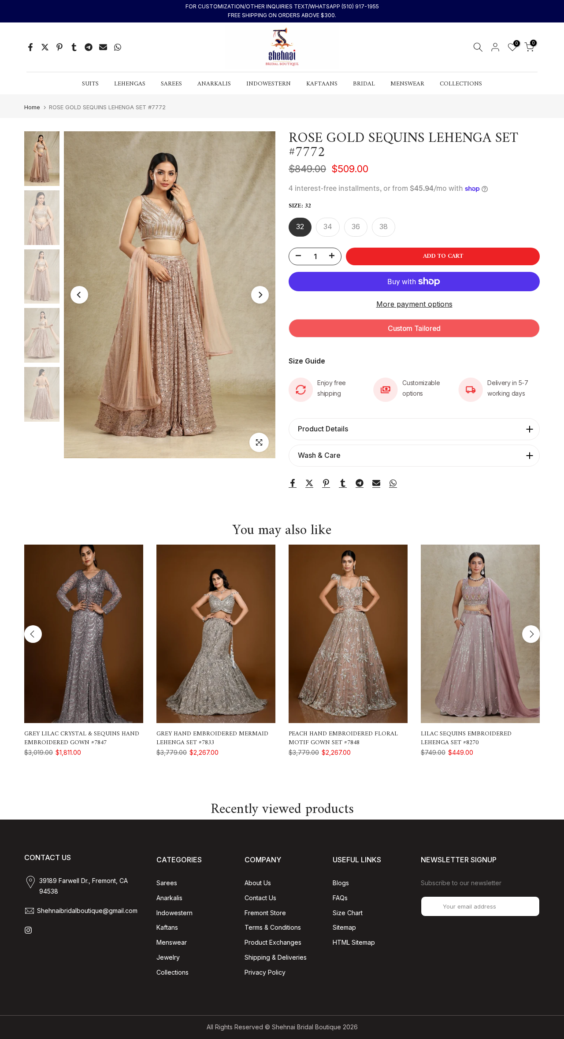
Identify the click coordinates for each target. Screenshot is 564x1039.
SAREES (171, 84)
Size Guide (307, 360)
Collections (172, 972)
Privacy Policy (265, 972)
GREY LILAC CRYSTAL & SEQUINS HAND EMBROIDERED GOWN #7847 (81, 738)
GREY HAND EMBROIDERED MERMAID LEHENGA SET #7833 (212, 738)
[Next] (260, 295)
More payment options (414, 304)
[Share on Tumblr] (74, 47)
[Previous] (79, 295)
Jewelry (168, 957)
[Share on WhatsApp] (118, 47)
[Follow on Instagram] (28, 930)
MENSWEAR (407, 84)
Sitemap (344, 927)
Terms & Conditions (273, 927)
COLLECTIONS (461, 84)
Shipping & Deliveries (276, 957)
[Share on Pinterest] (59, 47)
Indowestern (174, 913)
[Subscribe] (524, 906)
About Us (258, 883)
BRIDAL (364, 84)
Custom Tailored (414, 328)
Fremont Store (265, 913)
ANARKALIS (214, 84)
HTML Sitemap (354, 942)
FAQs (340, 898)
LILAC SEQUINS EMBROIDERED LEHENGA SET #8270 (466, 738)
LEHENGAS (129, 84)
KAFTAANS (322, 84)
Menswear (171, 942)
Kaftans (167, 927)
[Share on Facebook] (30, 47)
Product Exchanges (273, 942)
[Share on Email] (103, 47)
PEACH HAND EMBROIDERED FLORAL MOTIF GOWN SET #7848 (343, 738)
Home (32, 107)
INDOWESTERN (268, 84)
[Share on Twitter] (45, 47)
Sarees (166, 883)
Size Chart (348, 913)
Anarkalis (169, 898)
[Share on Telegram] (89, 47)
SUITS (90, 84)
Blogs (341, 883)
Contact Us (260, 898)
